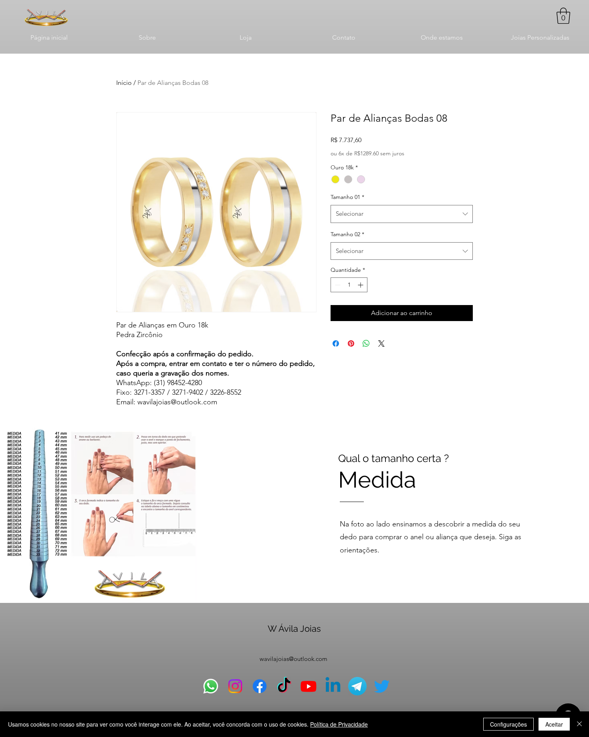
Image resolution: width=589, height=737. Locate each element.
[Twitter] (382, 686)
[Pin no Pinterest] (351, 343)
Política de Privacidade (339, 724)
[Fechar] (579, 724)
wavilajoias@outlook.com (293, 659)
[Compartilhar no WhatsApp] (366, 343)
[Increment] (361, 285)
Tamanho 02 (347, 234)
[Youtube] (308, 686)
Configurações (508, 724)
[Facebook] (259, 686)
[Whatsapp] (211, 686)
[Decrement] (337, 285)
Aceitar (554, 724)
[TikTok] (284, 686)
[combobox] (402, 214)
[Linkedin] (333, 686)
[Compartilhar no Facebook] (336, 343)
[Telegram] (357, 686)
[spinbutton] (349, 285)
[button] (563, 16)
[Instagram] (235, 686)
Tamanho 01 (347, 197)
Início (124, 82)
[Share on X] (381, 343)
